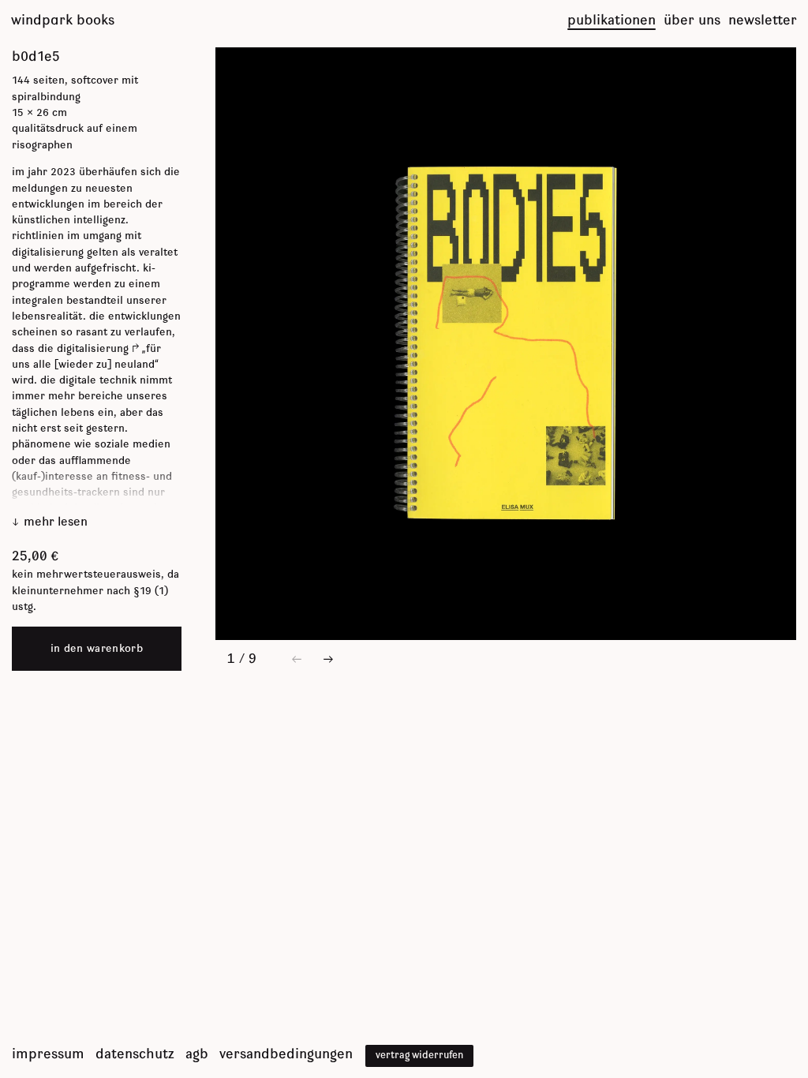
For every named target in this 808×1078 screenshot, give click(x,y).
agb (196, 1054)
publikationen (611, 20)
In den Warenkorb (96, 648)
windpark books (62, 20)
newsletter (762, 20)
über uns (692, 20)
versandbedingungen (286, 1054)
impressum (48, 1054)
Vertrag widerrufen (419, 1055)
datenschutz (134, 1054)
